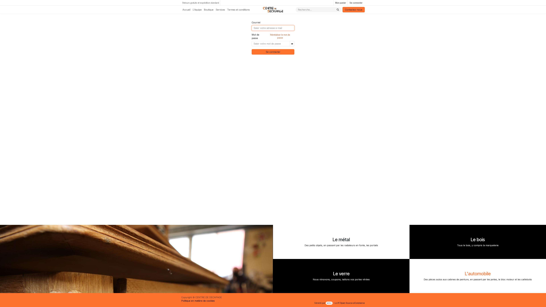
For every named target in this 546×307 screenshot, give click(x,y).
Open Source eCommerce (352, 303)
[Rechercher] (337, 9)
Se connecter (356, 3)
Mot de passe (255, 36)
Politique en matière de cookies (198, 300)
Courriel (256, 22)
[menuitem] (186, 10)
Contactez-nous (353, 9)
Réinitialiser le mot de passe (280, 36)
